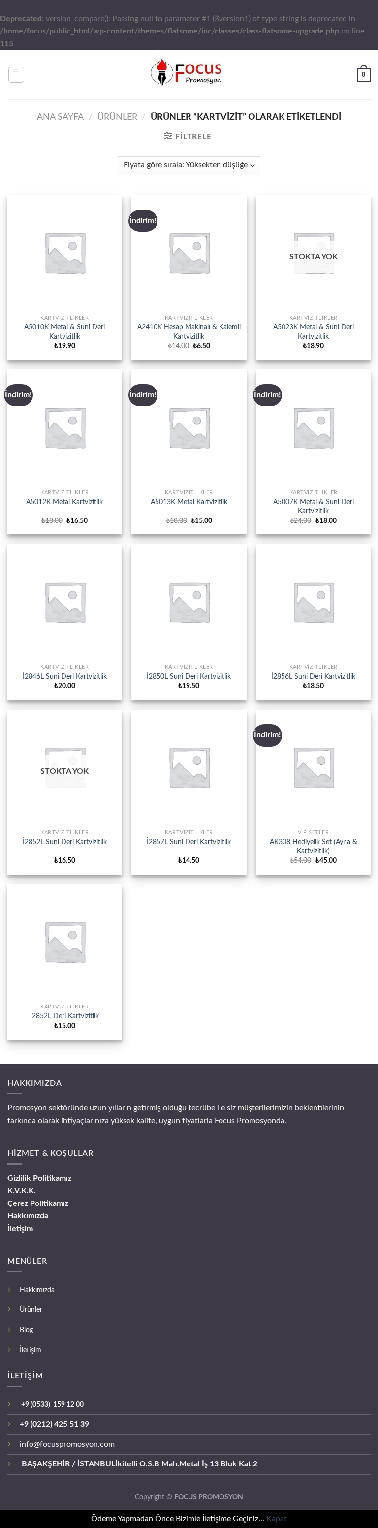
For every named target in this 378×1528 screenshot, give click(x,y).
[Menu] (16, 75)
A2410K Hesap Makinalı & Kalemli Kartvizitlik (189, 332)
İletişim (20, 1229)
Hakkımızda (27, 1216)
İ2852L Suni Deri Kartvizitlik (65, 841)
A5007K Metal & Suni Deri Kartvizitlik (313, 506)
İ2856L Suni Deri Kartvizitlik (313, 676)
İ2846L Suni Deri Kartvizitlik (65, 676)
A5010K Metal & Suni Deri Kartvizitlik (64, 332)
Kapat (276, 1519)
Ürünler (31, 1309)
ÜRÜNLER (117, 117)
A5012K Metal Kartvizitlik (64, 502)
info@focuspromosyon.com (67, 1444)
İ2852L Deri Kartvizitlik (64, 1016)
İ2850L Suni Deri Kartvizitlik (189, 676)
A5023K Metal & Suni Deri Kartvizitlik (313, 332)
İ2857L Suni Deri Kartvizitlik (189, 841)
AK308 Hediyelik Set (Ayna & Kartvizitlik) (313, 846)
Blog (26, 1329)
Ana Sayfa (60, 117)
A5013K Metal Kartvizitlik (189, 502)
